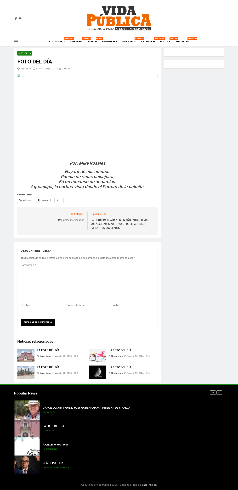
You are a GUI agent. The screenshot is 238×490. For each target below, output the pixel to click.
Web (115, 305)
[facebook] (16, 19)
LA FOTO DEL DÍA (48, 350)
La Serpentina (50, 449)
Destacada (48, 467)
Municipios (130, 40)
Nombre (25, 305)
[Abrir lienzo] (16, 42)
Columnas (58, 40)
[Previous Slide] (213, 392)
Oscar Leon (45, 356)
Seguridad (183, 40)
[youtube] (20, 19)
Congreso (77, 40)
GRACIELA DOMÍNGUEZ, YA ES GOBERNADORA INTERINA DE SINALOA (86, 407)
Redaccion (26, 68)
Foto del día (109, 41)
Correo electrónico (77, 305)
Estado (93, 40)
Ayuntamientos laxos (55, 444)
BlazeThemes (149, 484)
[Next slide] (219, 392)
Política (166, 40)
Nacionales (149, 40)
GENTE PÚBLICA (53, 463)
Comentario (28, 265)
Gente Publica (61, 467)
